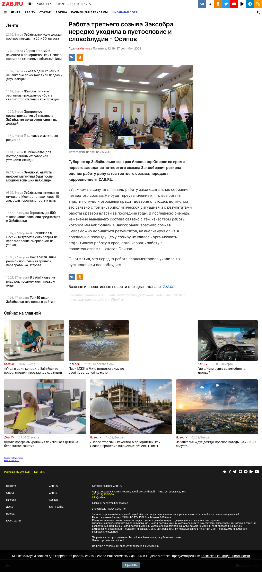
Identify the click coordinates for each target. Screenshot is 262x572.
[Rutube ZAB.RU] (242, 4)
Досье (9, 506)
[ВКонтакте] (224, 472)
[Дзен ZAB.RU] (210, 4)
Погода (10, 513)
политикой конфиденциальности (225, 556)
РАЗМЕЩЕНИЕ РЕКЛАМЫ (89, 12)
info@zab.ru (99, 497)
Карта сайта (56, 506)
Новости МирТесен (14, 458)
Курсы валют (13, 520)
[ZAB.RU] (12, 5)
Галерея (11, 499)
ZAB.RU (53, 485)
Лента (16, 12)
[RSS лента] (258, 4)
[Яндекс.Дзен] (240, 472)
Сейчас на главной (22, 313)
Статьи (45, 12)
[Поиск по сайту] (201, 12)
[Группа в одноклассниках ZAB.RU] (218, 4)
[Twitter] (235, 472)
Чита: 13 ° (44, 4)
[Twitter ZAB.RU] (226, 4)
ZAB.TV (30, 12)
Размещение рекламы (17, 471)
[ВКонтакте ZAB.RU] (202, 4)
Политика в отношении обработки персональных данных (125, 546)
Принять (131, 565)
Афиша (61, 12)
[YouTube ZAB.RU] (234, 4)
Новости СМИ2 (11, 460)
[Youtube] (257, 472)
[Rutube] (251, 472)
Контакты (39, 471)
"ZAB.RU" (169, 287)
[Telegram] (245, 472)
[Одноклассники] (230, 472)
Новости (11, 485)
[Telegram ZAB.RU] (250, 4)
